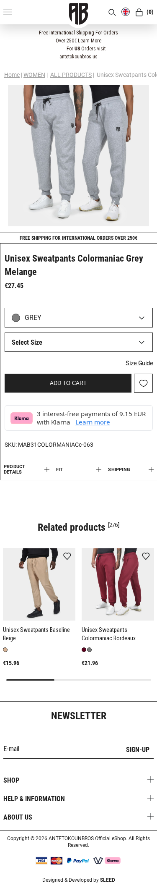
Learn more (92, 422)
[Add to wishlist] (67, 557)
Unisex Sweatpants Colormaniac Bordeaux (109, 634)
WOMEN (34, 74)
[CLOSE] (145, 32)
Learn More (89, 41)
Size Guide (139, 363)
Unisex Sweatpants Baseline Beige (36, 634)
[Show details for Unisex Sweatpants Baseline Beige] (39, 584)
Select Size (27, 342)
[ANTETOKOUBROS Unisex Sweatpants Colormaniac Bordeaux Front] (118, 584)
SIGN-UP (137, 750)
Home (12, 74)
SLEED (107, 880)
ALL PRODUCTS (71, 74)
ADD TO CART (68, 383)
